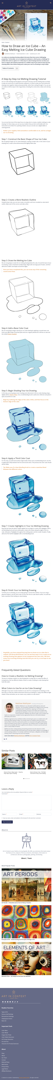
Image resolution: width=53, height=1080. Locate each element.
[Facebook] (3, 1002)
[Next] (49, 765)
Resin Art (4, 1021)
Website (39, 814)
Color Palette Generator (8, 1037)
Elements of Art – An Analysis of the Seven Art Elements (16, 976)
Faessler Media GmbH (24, 1077)
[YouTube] (10, 1002)
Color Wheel (5, 1032)
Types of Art (5, 1012)
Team (30, 858)
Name (4, 814)
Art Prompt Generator (7, 1039)
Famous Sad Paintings (7, 1014)
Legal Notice (5, 1069)
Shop (3, 1053)
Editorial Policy (5, 1062)
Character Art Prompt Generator (10, 1043)
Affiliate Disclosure (6, 1071)
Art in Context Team (34, 735)
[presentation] (13, 761)
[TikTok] (15, 1002)
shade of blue (13, 395)
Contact (4, 1060)
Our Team (4, 1058)
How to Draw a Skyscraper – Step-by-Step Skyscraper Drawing (13, 772)
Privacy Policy (5, 1066)
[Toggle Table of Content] (16, 68)
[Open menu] (3, 5)
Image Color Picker (6, 1035)
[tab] (23, 778)
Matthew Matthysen (10, 53)
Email (21, 814)
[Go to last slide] (4, 765)
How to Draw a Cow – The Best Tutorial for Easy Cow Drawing (38, 772)
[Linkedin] (4, 739)
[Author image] (2, 53)
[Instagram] (6, 739)
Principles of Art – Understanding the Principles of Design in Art (18, 939)
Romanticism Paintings (8, 1016)
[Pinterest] (5, 1002)
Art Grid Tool (5, 1041)
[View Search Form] (50, 4)
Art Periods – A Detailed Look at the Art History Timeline (16, 902)
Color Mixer (5, 1030)
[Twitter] (17, 1002)
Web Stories (5, 1064)
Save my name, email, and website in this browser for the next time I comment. (22, 818)
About (23, 858)
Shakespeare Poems (7, 1018)
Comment (5, 794)
